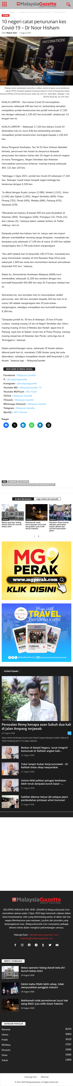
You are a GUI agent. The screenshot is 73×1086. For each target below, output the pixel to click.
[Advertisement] (36, 455)
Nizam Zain (11, 32)
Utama (12, 12)
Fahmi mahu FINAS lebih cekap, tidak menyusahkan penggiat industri (42, 985)
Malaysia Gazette (26, 375)
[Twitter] (50, 945)
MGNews (6, 1045)
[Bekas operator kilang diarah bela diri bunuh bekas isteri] (13, 512)
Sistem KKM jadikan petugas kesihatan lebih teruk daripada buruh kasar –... (43, 782)
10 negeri (12, 482)
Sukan (5, 1060)
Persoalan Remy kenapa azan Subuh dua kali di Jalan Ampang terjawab (36, 726)
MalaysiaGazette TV (31, 387)
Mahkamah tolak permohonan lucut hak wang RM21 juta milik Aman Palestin (35, 525)
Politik (5, 1039)
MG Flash (31, 391)
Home (4, 12)
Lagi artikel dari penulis (47, 499)
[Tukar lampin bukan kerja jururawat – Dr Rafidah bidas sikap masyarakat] (10, 768)
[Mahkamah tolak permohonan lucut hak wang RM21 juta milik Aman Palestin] (36, 512)
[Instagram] (23, 945)
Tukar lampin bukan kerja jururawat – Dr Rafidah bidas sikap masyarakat (44, 765)
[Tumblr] (43, 945)
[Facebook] (16, 945)
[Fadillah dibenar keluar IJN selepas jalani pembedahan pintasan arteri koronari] (10, 801)
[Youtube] (57, 945)
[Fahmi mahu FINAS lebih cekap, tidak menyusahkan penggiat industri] (10, 988)
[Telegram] (36, 945)
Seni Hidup (7, 719)
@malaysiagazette (17, 379)
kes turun (23, 482)
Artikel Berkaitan (23, 499)
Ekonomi (6, 1050)
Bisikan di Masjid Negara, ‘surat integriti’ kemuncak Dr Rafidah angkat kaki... (44, 749)
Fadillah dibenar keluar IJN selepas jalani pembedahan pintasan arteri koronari (44, 798)
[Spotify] (29, 945)
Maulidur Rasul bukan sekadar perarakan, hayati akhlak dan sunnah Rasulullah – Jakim (59, 526)
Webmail (45, 1077)
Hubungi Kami (30, 1077)
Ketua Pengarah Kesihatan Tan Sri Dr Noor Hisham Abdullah (28, 485)
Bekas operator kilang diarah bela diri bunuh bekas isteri (12, 524)
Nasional (6, 1029)
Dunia (4, 1055)
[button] (67, 4)
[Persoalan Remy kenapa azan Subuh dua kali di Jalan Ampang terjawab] (36, 698)
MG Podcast (20, 412)
